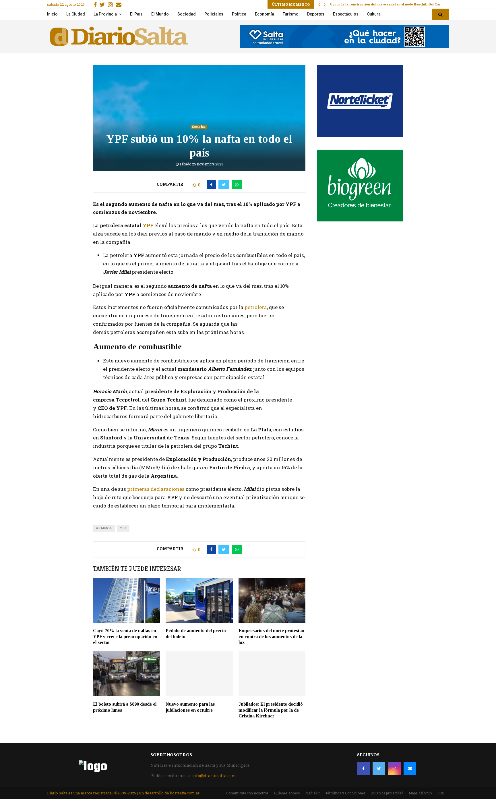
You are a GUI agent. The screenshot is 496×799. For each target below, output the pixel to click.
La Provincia (105, 14)
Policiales (213, 14)
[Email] (410, 768)
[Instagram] (394, 768)
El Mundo (160, 14)
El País (136, 14)
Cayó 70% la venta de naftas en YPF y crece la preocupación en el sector (125, 636)
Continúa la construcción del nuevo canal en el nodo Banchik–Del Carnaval (390, 4)
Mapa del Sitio (420, 793)
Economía (264, 14)
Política (239, 14)
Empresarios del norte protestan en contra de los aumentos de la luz (271, 636)
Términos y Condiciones (345, 793)
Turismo (291, 14)
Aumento (104, 528)
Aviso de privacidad (387, 793)
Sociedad (186, 14)
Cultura (374, 14)
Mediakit (312, 793)
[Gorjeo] (379, 768)
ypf (123, 528)
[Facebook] (363, 768)
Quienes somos (287, 793)
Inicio (52, 14)
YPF (148, 225)
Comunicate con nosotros (247, 793)
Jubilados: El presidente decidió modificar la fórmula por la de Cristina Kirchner (271, 710)
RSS (440, 793)
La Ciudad (75, 14)
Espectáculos (346, 14)
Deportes (315, 14)
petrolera (256, 307)
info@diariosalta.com (213, 775)
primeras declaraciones (156, 489)
